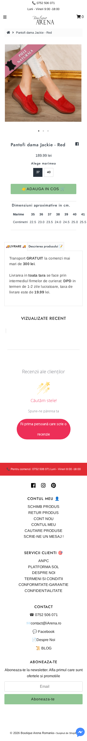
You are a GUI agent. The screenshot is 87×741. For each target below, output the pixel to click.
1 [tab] (39, 131)
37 (37, 172)
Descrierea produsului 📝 (46, 246)
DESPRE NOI (43, 573)
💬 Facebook (43, 632)
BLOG (46, 648)
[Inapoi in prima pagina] (9, 32)
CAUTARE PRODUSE (43, 531)
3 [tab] (48, 131)
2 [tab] (43, 131)
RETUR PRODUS (43, 513)
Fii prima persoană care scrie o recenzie (43, 429)
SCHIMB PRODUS (43, 507)
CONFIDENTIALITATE (43, 591)
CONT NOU (44, 519)
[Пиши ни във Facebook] (80, 735)
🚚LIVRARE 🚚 (16, 246)
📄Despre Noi (43, 640)
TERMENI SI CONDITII (43, 579)
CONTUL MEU (43, 525)
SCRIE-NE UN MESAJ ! (44, 536)
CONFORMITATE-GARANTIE (43, 585)
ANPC (43, 561)
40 (49, 172)
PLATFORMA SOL (43, 567)
